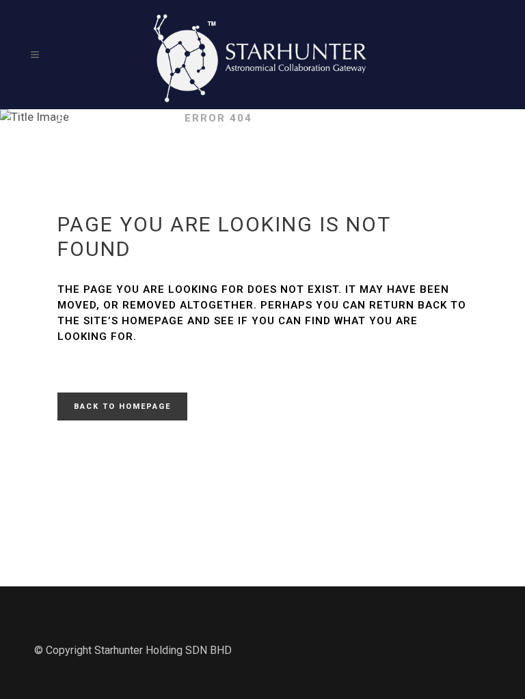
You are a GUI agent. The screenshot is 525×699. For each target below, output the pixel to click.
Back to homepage (122, 406)
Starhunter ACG (114, 118)
